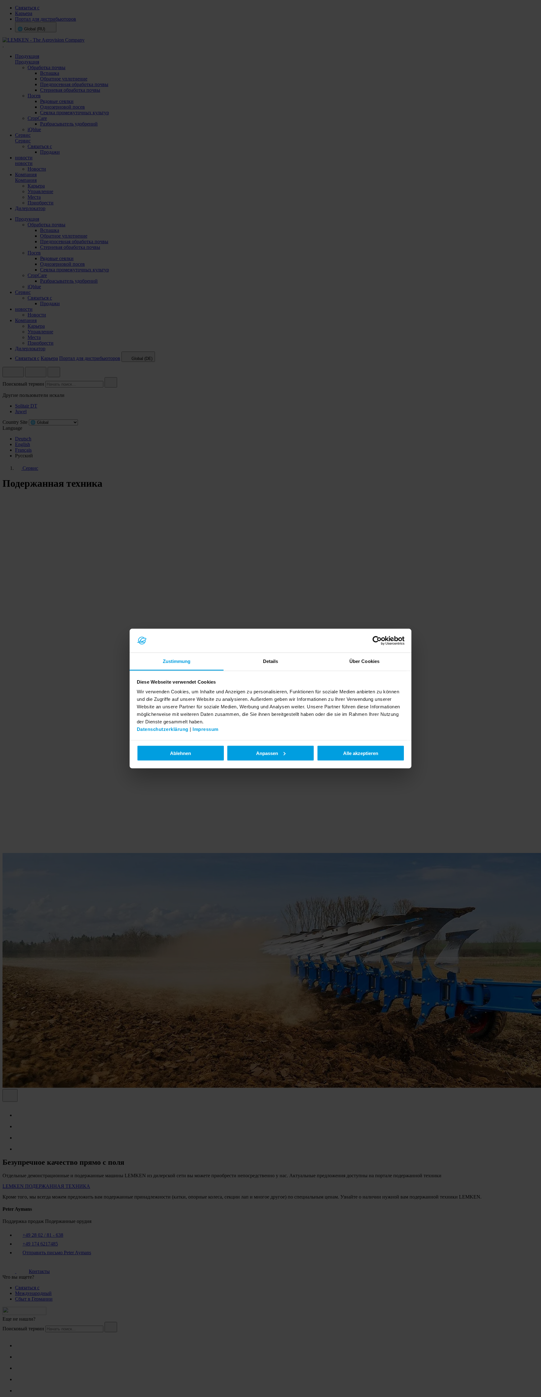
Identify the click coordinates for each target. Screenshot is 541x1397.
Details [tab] (270, 661)
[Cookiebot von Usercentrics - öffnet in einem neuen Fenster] (377, 640)
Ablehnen (180, 753)
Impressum (206, 729)
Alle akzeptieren (360, 753)
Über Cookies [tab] (364, 661)
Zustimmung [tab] (177, 661)
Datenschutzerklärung (162, 729)
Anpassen (267, 753)
